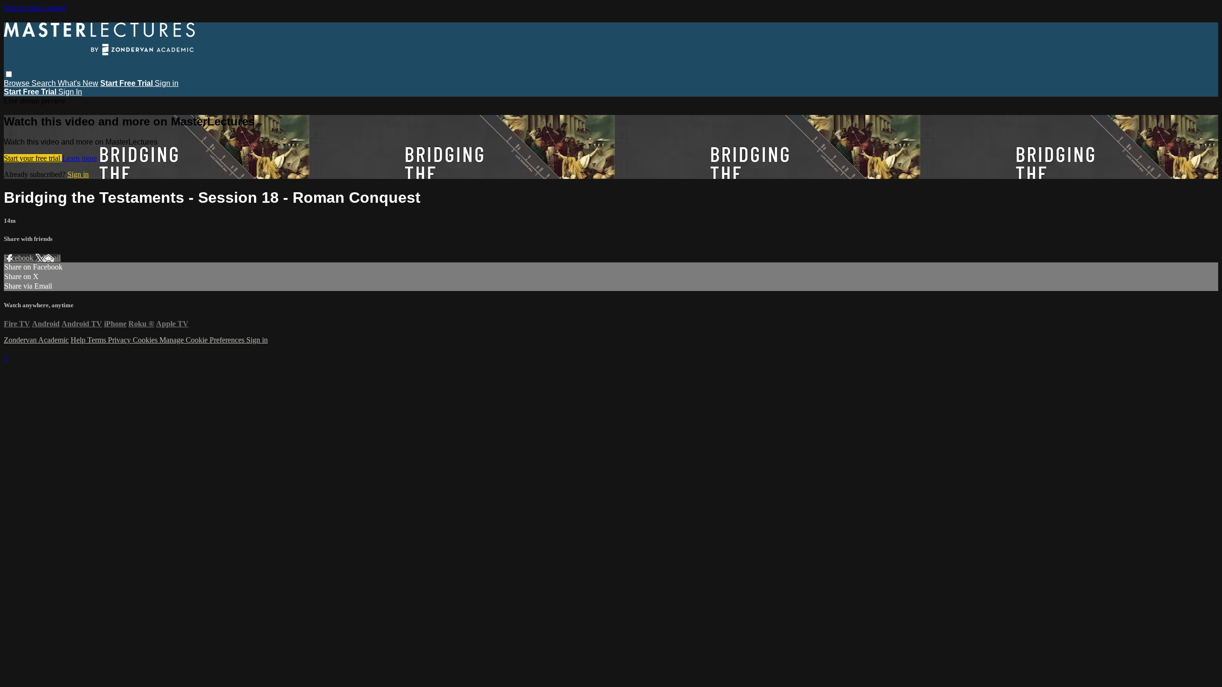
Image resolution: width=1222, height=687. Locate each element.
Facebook (19, 258)
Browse (18, 83)
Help (79, 340)
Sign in (167, 83)
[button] (9, 74)
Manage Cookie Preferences (202, 340)
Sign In (70, 92)
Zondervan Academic (36, 340)
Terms (97, 340)
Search (45, 83)
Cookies (146, 340)
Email (52, 258)
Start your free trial (33, 158)
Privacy (120, 340)
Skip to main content (35, 8)
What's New (78, 83)
